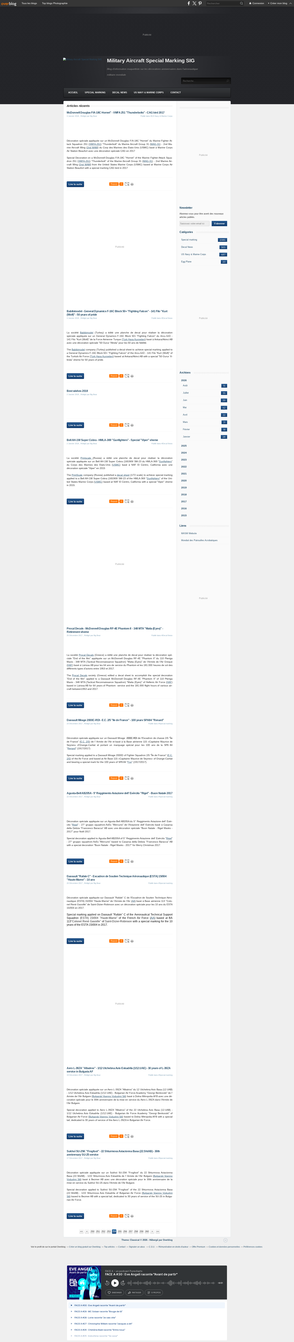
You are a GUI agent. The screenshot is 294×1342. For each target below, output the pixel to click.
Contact (175, 92)
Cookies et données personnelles (224, 1247)
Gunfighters (165, 461)
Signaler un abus (137, 1247)
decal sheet (123, 475)
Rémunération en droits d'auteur (173, 1247)
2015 (184, 515)
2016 (184, 508)
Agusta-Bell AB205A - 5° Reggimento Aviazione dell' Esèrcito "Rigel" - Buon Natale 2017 (119, 793)
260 (147, 1231)
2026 (184, 380)
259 (141, 1231)
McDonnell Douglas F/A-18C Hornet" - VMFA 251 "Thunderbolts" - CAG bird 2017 (116, 112)
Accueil (73, 92)
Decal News (119, 92)
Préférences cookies (252, 1247)
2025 (184, 445)
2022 (184, 466)
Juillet (186, 393)
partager (136, 1293)
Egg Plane (186, 261)
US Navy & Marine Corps (149, 92)
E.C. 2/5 (84, 741)
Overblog (168, 1240)
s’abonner (117, 1293)
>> (157, 1231)
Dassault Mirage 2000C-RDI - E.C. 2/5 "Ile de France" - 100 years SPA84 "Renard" (115, 720)
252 (103, 1231)
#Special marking (165, 724)
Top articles (109, 1247)
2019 (184, 487)
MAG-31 (155, 144)
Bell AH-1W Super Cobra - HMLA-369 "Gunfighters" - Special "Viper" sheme (112, 440)
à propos (155, 1293)
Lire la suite (75, 184)
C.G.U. (152, 1247)
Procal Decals (86, 655)
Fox (130, 762)
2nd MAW (92, 147)
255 (119, 1231)
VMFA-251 (95, 144)
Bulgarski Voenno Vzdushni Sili (108, 1096)
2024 (184, 452)
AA (133, 901)
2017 (184, 501)
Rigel (75, 824)
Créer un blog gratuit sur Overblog (85, 1247)
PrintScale (77, 475)
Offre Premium (198, 1247)
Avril (185, 414)
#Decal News (167, 318)
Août (185, 385)
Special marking (189, 239)
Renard (72, 748)
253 (109, 1231)
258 (136, 1231)
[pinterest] (200, 3)
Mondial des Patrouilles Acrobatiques (199, 540)
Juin (185, 400)
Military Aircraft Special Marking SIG (151, 60)
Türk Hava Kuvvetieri (133, 339)
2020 (184, 480)
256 (125, 1231)
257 (130, 1231)
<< (81, 1231)
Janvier (186, 436)
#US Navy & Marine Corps (162, 116)
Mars (185, 422)
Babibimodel (86, 332)
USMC (116, 464)
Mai (184, 407)
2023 (184, 459)
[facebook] (189, 3)
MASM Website (189, 533)
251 (98, 1231)
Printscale (86, 458)
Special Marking (95, 92)
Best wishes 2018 (77, 390)
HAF (70, 665)
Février (186, 429)
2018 (184, 494)
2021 (184, 473)
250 (92, 1231)
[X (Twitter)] (194, 3)
